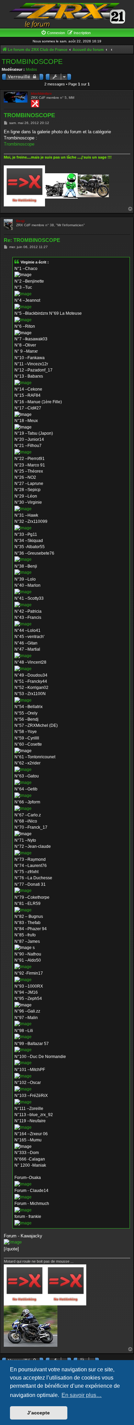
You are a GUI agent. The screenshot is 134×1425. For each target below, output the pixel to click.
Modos (31, 69)
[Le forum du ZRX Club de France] (67, 15)
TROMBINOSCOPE (32, 61)
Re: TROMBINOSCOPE (32, 240)
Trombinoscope (19, 144)
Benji (20, 221)
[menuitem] (53, 33)
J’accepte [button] (38, 1412)
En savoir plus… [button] (82, 1395)
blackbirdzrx (41, 93)
